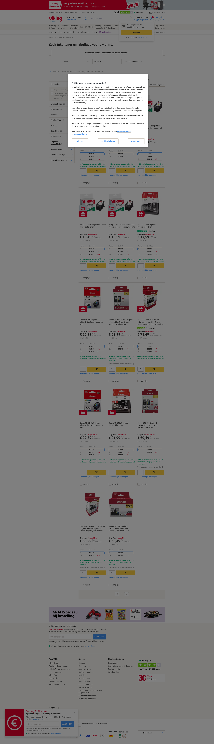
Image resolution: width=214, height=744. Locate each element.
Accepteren (136, 141)
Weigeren (80, 141)
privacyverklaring (124, 131)
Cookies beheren (108, 141)
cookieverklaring (80, 134)
